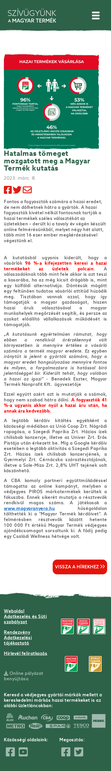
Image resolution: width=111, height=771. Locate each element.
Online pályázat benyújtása (23, 676)
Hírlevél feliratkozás (25, 653)
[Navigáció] (96, 15)
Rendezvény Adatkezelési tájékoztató (18, 637)
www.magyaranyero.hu (29, 508)
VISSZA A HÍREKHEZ (77, 567)
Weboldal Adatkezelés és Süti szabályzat (25, 616)
